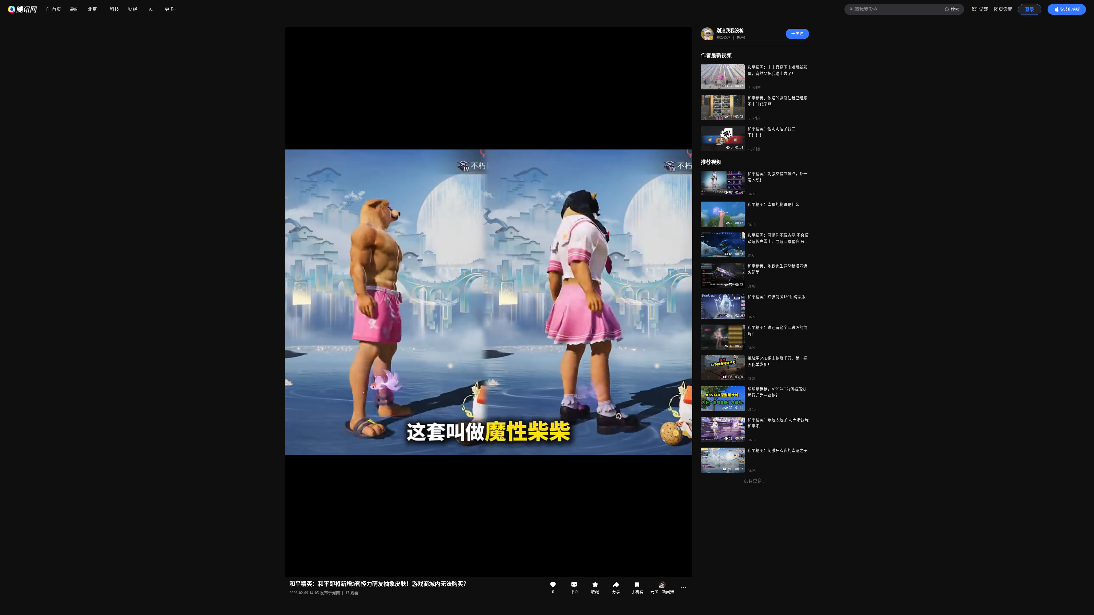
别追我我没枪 (730, 30)
